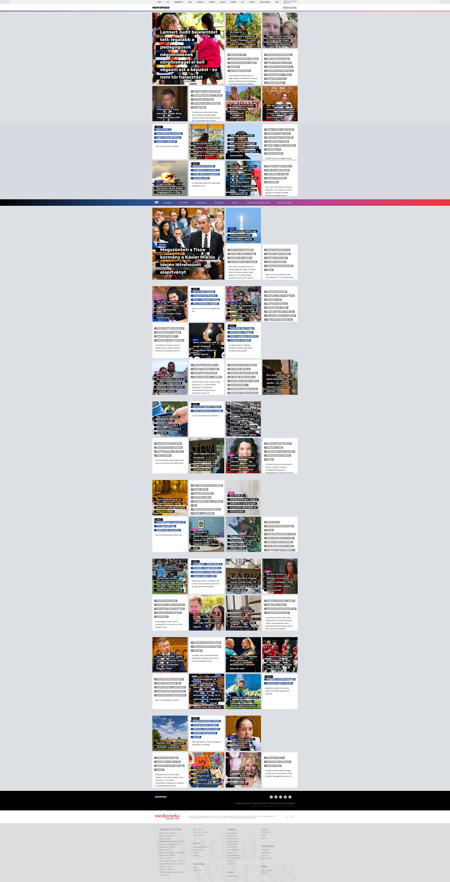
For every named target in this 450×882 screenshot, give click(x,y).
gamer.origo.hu (233, 841)
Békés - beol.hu (165, 839)
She (242, 2)
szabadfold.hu (198, 850)
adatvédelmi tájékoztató (242, 803)
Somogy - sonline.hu (167, 869)
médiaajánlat (291, 803)
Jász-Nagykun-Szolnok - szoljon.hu (172, 861)
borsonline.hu (232, 876)
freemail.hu (265, 850)
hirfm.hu (264, 873)
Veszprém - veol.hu (200, 832)
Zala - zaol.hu (198, 835)
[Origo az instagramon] (280, 797)
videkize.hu (231, 861)
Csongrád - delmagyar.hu (168, 844)
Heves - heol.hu (165, 858)
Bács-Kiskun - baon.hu (167, 833)
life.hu (263, 835)
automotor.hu (232, 836)
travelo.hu (231, 853)
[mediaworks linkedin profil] (292, 817)
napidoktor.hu (232, 847)
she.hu (263, 838)
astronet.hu (231, 833)
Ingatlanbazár (265, 2)
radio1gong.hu (266, 870)
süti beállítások (272, 803)
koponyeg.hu (266, 853)
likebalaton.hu (232, 844)
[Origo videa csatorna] (285, 797)
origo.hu (196, 855)
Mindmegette (178, 2)
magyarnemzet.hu (200, 847)
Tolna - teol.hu (164, 875)
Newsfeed (200, 2)
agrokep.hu (197, 870)
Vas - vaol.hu (198, 829)
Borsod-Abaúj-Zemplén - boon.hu (171, 841)
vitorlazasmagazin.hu (235, 858)
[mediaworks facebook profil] (286, 817)
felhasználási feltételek (258, 803)
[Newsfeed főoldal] (161, 797)
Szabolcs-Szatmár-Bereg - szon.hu (172, 872)
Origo (159, 2)
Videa (190, 2)
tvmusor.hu (231, 864)
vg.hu (195, 867)
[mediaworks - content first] (167, 817)
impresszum (282, 803)
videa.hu (264, 855)
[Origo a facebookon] (271, 797)
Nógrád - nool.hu (165, 866)
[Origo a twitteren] (275, 797)
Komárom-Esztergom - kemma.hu (172, 864)
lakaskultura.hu (233, 839)
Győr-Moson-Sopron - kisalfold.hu (171, 853)
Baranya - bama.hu (166, 836)
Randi (253, 2)
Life (168, 2)
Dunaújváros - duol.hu (167, 847)
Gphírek (233, 2)
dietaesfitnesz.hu (233, 855)
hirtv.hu (196, 853)
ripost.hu (264, 829)
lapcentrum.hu (266, 858)
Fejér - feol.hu (164, 850)
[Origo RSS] (290, 797)
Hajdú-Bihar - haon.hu (167, 855)
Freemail (212, 2)
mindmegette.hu (233, 850)
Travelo (222, 2)
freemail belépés (289, 8)
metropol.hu (265, 832)
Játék (277, 2)
